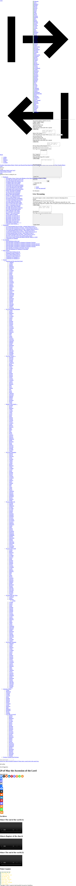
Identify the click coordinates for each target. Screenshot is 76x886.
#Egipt (10, 725)
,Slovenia (11, 358)
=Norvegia (11, 627)
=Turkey (11, 640)
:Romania (8, 710)
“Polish (10, 500)
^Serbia (10, 348)
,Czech (10, 369)
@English (11, 513)
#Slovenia (11, 753)
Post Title (35, 147)
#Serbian (11, 751)
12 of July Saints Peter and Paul (13, 201)
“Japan (10, 487)
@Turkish (11, 547)
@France (11, 517)
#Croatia (11, 721)
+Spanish (11, 305)
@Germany (11, 520)
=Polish (10, 630)
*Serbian (11, 587)
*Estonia (11, 562)
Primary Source (36, 123)
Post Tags (35, 148)
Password (35, 179)
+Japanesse (11, 290)
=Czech (11, 603)
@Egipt (11, 512)
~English (11, 655)
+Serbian (11, 301)
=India (10, 620)
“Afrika (10, 463)
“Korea (10, 489)
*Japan (10, 575)
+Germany (11, 282)
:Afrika (7, 690)
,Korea (10, 392)
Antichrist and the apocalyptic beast (14, 261)
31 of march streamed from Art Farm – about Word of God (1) (20, 234)
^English (11, 321)
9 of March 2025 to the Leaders (13, 182)
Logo (1, 166)
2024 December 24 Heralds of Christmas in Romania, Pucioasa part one (23, 243)
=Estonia (11, 608)
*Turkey (11, 594)
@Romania (11, 538)
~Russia (11, 679)
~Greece (11, 663)
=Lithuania (11, 626)
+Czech (11, 272)
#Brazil (10, 717)
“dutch (10, 481)
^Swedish (11, 353)
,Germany (11, 380)
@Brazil (11, 504)
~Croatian (11, 650)
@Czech (11, 509)
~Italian (10, 669)
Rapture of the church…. (12, 404)
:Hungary (8, 706)
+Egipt (10, 274)
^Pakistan (11, 341)
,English (11, 373)
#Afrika (11, 715)
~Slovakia (11, 682)
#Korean (11, 742)
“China (10, 467)
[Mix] (17, 776)
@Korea (11, 530)
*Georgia (11, 566)
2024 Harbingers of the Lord (12, 241)
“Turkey (11, 460)
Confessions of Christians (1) (13, 257)
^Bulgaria (5, 160)
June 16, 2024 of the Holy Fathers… (14, 203)
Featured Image (36, 155)
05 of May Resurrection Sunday (13, 209)
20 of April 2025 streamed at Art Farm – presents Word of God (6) (21, 227)
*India (10, 572)
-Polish (10, 440)
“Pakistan (11, 493)
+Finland (11, 278)
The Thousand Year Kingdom (13, 309)
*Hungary (11, 571)
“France (11, 475)
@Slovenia (11, 543)
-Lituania (11, 435)
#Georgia (11, 731)
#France (11, 730)
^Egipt (10, 320)
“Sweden (11, 459)
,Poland (10, 399)
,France (10, 377)
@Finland (11, 516)
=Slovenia (11, 636)
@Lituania (11, 531)
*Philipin (11, 582)
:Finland (8, 701)
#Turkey (11, 755)
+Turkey (11, 306)
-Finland (11, 419)
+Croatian (11, 270)
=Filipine (11, 610)
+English (11, 276)
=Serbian (11, 634)
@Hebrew (11, 523)
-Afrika (10, 409)
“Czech (10, 469)
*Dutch (10, 558)
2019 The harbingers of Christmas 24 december (17, 249)
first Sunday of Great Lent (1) (13, 218)
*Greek (10, 568)
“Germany (11, 477)
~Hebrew (11, 665)
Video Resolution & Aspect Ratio (40, 134)
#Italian (10, 739)
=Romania (11, 631)
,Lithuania (11, 393)
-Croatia (11, 411)
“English (11, 472)
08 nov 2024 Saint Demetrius (13, 194)
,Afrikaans (11, 362)
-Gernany (11, 423)
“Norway (11, 492)
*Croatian (11, 555)
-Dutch (10, 415)
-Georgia (11, 420)
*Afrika (11, 550)
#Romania (11, 749)
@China (11, 507)
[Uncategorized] (43, 150)
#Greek (10, 734)
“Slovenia (11, 456)
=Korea (10, 624)
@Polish (11, 536)
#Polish (10, 747)
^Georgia (11, 326)
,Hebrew (11, 382)
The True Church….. (11, 356)
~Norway (11, 674)
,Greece (11, 381)
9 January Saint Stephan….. (12, 223)
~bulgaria (11, 647)
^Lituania (11, 338)
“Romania (11, 496)
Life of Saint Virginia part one (13, 251)
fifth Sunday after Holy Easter (13, 219)
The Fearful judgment (11, 642)
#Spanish (11, 754)
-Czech (10, 413)
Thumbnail (35, 202)
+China (10, 269)
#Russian (11, 750)
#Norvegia (11, 745)
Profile (37, 187)
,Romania (11, 400)
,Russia (10, 401)
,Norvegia (11, 395)
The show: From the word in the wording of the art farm (19, 235)
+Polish (10, 297)
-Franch (11, 421)
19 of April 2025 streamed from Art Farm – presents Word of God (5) (22, 229)
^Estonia (11, 322)
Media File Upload (37, 126)
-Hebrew (11, 425)
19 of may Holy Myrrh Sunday (13, 206)
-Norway (11, 436)
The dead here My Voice (12, 595)
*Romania (11, 584)
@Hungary (11, 524)
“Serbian (11, 453)
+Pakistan (11, 296)
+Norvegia (11, 294)
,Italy (10, 389)
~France (11, 659)
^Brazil (4, 158)
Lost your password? (41, 188)
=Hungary (11, 619)
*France (11, 564)
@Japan (11, 528)
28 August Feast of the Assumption (14, 198)
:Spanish (8, 713)
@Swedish (11, 546)
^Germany (11, 328)
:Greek (7, 705)
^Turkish (11, 354)
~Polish (10, 677)
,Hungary (11, 384)
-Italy (10, 431)
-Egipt (10, 416)
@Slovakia (11, 542)
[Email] (38, 783)
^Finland (11, 324)
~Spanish (11, 685)
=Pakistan (11, 628)
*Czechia (11, 556)
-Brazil (10, 407)
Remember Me (38, 183)
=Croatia (11, 602)
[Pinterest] (11, 776)
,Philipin (11, 397)
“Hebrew (11, 480)
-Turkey (11, 451)
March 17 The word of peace (13, 213)
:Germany (8, 703)
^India (10, 333)
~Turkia (11, 687)
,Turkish (11, 388)
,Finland (11, 376)
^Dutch (10, 318)
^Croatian (5, 162)
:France (7, 702)
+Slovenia (11, 304)
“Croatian (11, 468)
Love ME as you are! (11, 714)
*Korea (10, 576)
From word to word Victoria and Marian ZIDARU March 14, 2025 (21, 237)
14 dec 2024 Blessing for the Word (14, 187)
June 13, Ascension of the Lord (13, 205)
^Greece (11, 329)
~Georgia (11, 661)
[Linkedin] (9, 776)
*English (11, 560)
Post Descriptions (37, 164)
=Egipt (10, 606)
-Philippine (11, 439)
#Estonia (11, 727)
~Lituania (11, 673)
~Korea (10, 671)
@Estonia (11, 515)
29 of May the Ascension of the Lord (14, 179)
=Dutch (10, 604)
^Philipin (11, 342)
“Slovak (11, 455)
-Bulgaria (11, 408)
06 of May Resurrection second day (14, 207)
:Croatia (8, 694)
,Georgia (11, 378)
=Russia (11, 632)
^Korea (10, 337)
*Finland (11, 563)
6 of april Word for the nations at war (14, 181)
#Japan (10, 741)
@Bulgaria (11, 505)
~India (10, 667)
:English (8, 698)
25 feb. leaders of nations (12, 214)
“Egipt (10, 471)
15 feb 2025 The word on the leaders (14, 186)
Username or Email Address (39, 178)
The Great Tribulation (11, 452)
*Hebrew (11, 570)
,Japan (10, 390)
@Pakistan (11, 534)
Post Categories (36, 154)
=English (11, 607)
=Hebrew (11, 618)
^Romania (11, 345)
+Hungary (11, 286)
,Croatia (11, 368)
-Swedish (11, 449)
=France (11, 612)
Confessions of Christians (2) (13, 258)
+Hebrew (11, 285)
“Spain (10, 457)
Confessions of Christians (12, 238)
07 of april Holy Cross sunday (13, 211)
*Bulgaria (11, 552)
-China (10, 412)
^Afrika (5, 157)
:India (7, 707)
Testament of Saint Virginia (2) (13, 255)
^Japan (10, 336)
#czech (10, 722)
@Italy (10, 527)
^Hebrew (11, 330)
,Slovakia (11, 357)
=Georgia (11, 614)
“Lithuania (11, 491)
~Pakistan (11, 643)
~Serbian (11, 681)
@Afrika (11, 503)
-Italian (10, 429)
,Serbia (10, 403)
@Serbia (11, 540)
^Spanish (11, 352)
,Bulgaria (11, 365)
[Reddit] (6, 776)
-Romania (11, 441)
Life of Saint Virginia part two (13, 254)
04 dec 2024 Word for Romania (13, 190)
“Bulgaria (11, 465)
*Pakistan (11, 580)
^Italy (10, 334)
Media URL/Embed (37, 133)
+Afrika (11, 263)
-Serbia (10, 444)
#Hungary (11, 737)
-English (11, 405)
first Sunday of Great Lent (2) (13, 217)
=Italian (10, 622)
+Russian (11, 300)
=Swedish (11, 639)
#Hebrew (11, 735)
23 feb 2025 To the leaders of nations (14, 185)
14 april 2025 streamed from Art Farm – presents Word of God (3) (21, 231)
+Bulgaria (11, 266)
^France (11, 325)
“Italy (10, 485)
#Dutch (10, 723)
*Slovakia (11, 588)
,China (10, 366)
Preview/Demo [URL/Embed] (40, 145)
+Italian (10, 289)
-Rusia (10, 443)
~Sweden (11, 686)
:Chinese (8, 693)
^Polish (10, 344)
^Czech (10, 317)
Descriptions (36, 211)
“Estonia (11, 473)
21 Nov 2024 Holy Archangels (13, 191)
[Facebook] (1, 776)
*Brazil (10, 551)
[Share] (38, 786)
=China (13, 600)
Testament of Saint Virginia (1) (13, 253)
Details (34, 199)
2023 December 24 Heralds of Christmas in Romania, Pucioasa (21, 246)
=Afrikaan (11, 596)
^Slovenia (11, 350)
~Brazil (10, 646)
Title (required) (36, 200)
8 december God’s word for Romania (14, 189)
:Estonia (8, 699)
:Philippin (8, 709)
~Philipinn (11, 675)
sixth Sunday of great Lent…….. (13, 222)
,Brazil (10, 364)
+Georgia (11, 281)
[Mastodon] (14, 776)
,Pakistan (11, 396)
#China (10, 719)
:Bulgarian (8, 691)
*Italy (10, 574)
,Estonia (11, 374)
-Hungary (11, 427)
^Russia (11, 346)
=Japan (10, 623)
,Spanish (11, 360)
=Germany (11, 615)
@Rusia (11, 539)
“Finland (11, 483)
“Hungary (11, 499)
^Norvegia (11, 340)
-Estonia (11, 417)
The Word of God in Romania (13, 193)
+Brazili (11, 265)
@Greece (11, 522)
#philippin (11, 746)
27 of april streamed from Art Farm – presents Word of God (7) (20, 226)
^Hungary (11, 332)
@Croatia (11, 508)
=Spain (10, 638)
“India (10, 484)
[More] (22, 776)
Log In (34, 184)
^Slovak (11, 349)
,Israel (10, 386)
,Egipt (10, 372)
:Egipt (7, 697)
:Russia (7, 711)
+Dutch (10, 273)
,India (10, 385)
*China (10, 554)
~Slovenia (11, 683)
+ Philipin (11, 262)
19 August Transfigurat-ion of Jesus (14, 199)
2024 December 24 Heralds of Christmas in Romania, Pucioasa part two (23, 245)
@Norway (11, 532)
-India (10, 428)
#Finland (11, 729)
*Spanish (11, 591)
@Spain (11, 544)
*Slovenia (11, 590)
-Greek (10, 424)
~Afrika (11, 645)
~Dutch (10, 653)
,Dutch (10, 370)
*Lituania (11, 578)
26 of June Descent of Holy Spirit (14, 202)
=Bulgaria (11, 599)
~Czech (11, 651)
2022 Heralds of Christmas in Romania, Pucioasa (17, 247)
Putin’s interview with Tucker (13, 210)
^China (4, 161)
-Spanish (11, 448)
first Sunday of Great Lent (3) (13, 215)
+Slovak (11, 302)
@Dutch (11, 511)
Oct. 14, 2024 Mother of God (13, 197)
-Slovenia (11, 447)
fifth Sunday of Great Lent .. (12, 221)
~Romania (11, 678)
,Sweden (11, 361)
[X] (4, 776)
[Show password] (48, 181)
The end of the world (11, 548)
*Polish (10, 583)
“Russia (11, 497)
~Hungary (11, 666)
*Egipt (10, 559)
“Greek (10, 479)
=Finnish (11, 611)
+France (11, 280)
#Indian (10, 738)
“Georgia (11, 476)
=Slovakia (11, 635)
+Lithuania (11, 293)
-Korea (10, 433)
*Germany (11, 567)
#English (11, 726)
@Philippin (11, 535)
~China (10, 649)
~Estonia (11, 657)
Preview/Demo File (37, 136)
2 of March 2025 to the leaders (13, 183)
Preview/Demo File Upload (39, 138)
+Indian (11, 288)
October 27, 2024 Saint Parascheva (14, 195)
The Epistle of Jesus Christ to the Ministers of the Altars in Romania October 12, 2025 (26, 178)
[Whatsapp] (19, 776)
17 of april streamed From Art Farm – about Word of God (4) (20, 230)
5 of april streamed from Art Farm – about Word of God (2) (20, 233)
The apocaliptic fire (10, 501)
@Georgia (11, 519)
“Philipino (11, 495)
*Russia (11, 586)
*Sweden (11, 592)
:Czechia (8, 695)
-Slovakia (11, 445)
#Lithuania (11, 743)
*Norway (11, 579)
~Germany (11, 662)
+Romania (11, 267)
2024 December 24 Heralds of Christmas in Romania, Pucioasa (21, 242)
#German (11, 733)
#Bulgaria (11, 718)
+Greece (11, 284)
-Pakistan (11, 437)
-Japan (10, 432)
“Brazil (10, 464)
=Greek (10, 616)
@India (10, 526)
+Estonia (11, 277)
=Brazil (10, 598)
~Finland (11, 658)
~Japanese (11, 670)
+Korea (10, 292)
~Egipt (10, 654)
